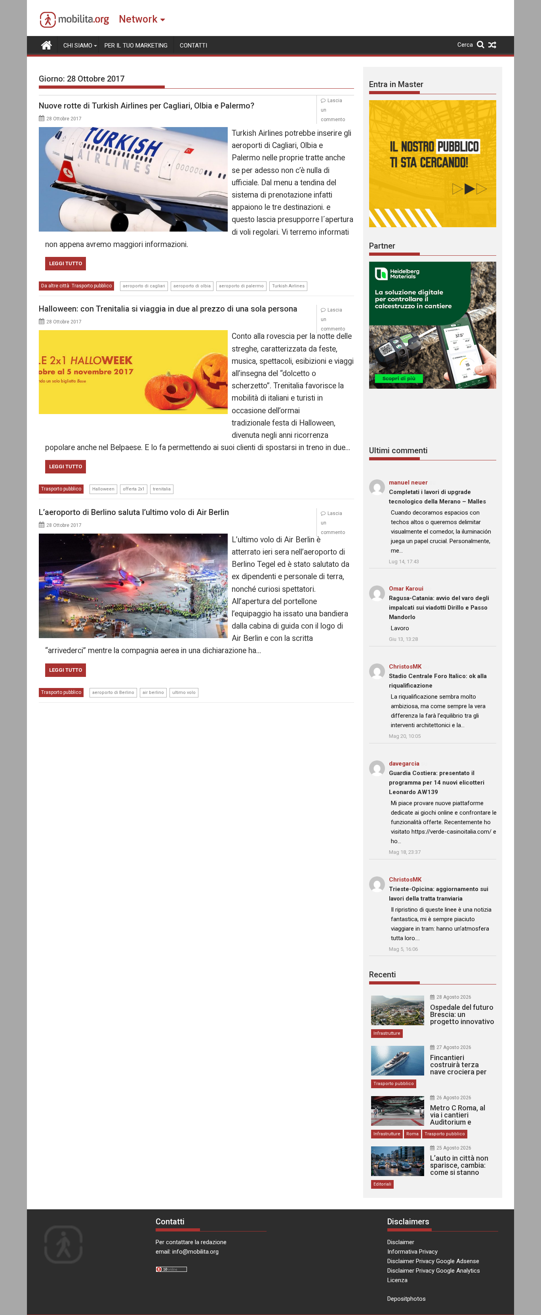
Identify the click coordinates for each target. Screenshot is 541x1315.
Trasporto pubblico (92, 286)
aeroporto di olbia (192, 286)
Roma (412, 1133)
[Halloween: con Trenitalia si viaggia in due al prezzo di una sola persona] (133, 334)
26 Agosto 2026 (453, 1097)
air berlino (153, 692)
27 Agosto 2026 (453, 1047)
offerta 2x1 (134, 489)
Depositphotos (406, 1298)
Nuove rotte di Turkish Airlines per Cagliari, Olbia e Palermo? (146, 105)
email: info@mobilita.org (187, 1251)
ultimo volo (184, 692)
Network (138, 19)
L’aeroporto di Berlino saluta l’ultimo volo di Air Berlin (134, 512)
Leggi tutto (65, 263)
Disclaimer (400, 1242)
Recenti (382, 974)
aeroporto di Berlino (113, 692)
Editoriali (382, 1184)
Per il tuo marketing (136, 45)
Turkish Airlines (288, 286)
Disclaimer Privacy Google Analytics (433, 1270)
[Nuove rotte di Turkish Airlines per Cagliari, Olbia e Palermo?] (133, 131)
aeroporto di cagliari (144, 286)
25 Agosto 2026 (453, 1148)
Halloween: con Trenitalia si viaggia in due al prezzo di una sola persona (168, 309)
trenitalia (162, 489)
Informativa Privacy (412, 1251)
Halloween (103, 489)
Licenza (397, 1280)
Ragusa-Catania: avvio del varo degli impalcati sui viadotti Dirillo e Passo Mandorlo (439, 608)
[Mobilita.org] (46, 44)
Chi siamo (77, 45)
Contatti (193, 45)
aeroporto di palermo (241, 286)
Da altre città (55, 286)
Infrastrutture (386, 1033)
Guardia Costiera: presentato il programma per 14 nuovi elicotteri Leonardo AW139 (436, 783)
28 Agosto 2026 (453, 997)
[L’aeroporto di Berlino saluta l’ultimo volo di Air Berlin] (133, 538)
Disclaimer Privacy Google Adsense (433, 1261)
